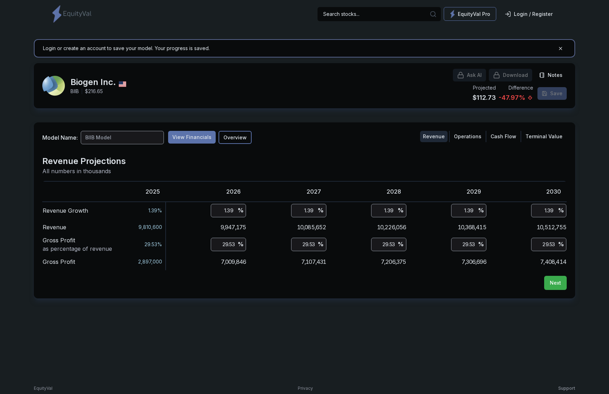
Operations (467, 136)
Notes (555, 75)
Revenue (434, 136)
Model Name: (60, 137)
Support (566, 388)
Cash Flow (503, 136)
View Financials (191, 137)
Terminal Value (543, 136)
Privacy (305, 388)
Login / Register (533, 14)
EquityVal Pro (474, 14)
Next (555, 283)
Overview (235, 137)
